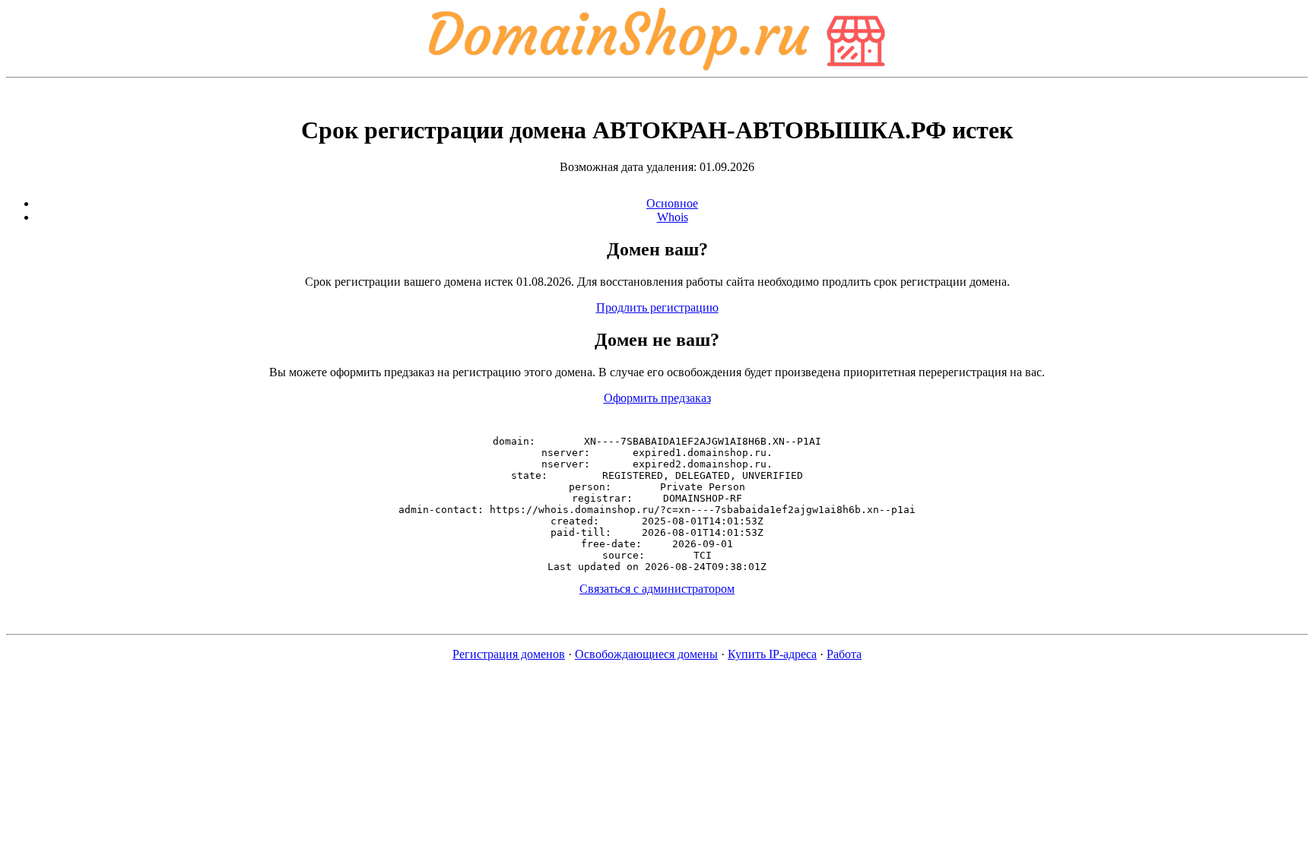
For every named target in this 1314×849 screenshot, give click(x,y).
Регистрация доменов (508, 654)
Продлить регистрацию (657, 307)
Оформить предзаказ (657, 397)
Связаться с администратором (657, 588)
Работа (844, 654)
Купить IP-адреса (772, 654)
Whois (672, 217)
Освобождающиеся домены (646, 654)
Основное (672, 203)
